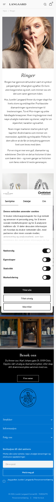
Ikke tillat (27, 307)
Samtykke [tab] (10, 201)
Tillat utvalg (27, 298)
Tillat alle (27, 290)
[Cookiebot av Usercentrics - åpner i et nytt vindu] (38, 193)
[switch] (46, 259)
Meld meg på (27, 475)
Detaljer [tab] (27, 201)
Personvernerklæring (16, 485)
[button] (4, 4)
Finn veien (27, 381)
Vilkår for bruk (37, 500)
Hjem (5, 11)
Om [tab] (44, 201)
